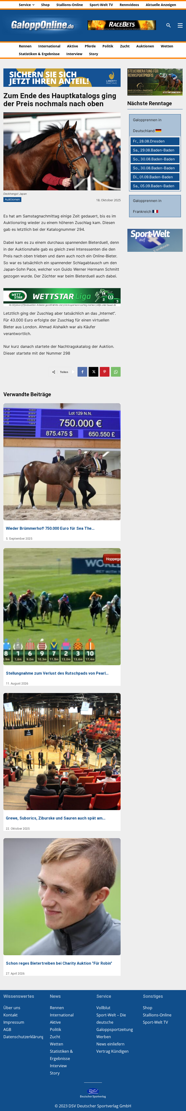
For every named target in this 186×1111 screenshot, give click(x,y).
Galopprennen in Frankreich (147, 206)
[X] (93, 372)
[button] (168, 25)
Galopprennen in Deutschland (147, 125)
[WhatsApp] (116, 372)
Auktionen (12, 199)
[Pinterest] (104, 372)
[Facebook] (82, 372)
